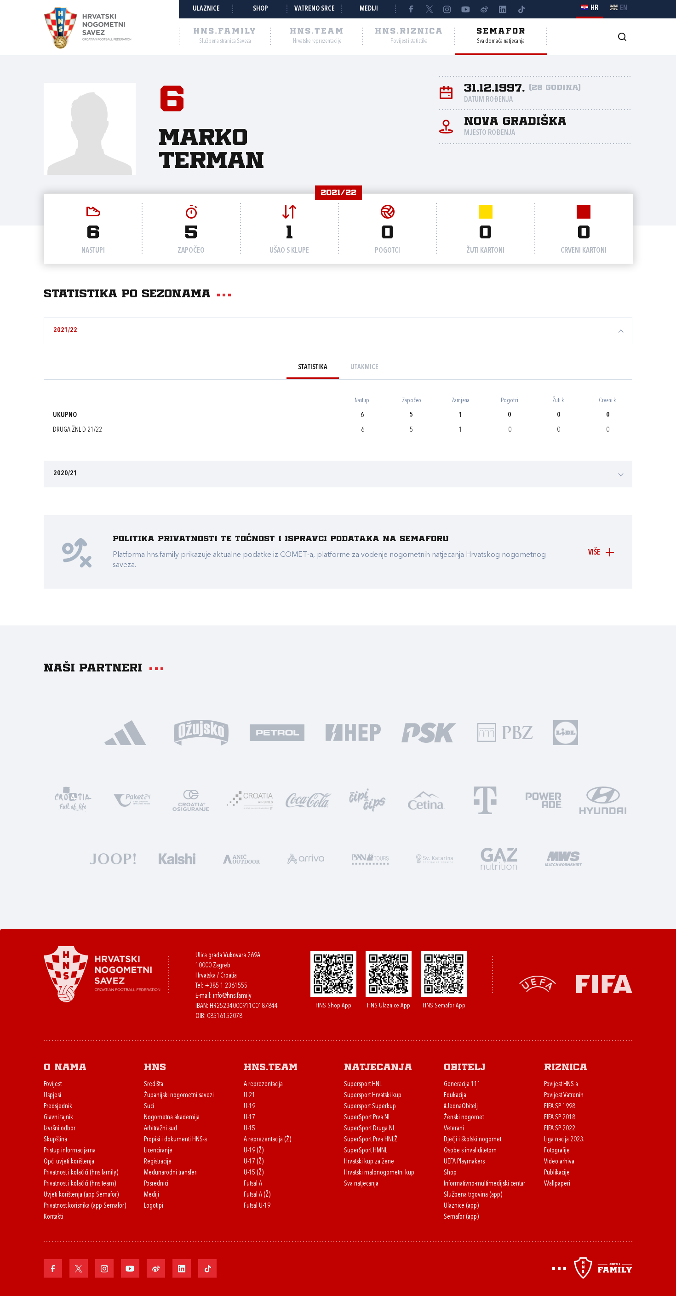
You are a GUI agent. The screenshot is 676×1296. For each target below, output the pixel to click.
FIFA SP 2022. (560, 1128)
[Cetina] (426, 799)
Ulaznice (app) (461, 1206)
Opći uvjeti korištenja (69, 1161)
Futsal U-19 (257, 1206)
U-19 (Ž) (254, 1150)
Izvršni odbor (59, 1128)
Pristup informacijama (70, 1150)
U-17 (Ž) (254, 1161)
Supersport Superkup (370, 1106)
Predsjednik (58, 1106)
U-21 (249, 1095)
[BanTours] (370, 858)
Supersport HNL (363, 1084)
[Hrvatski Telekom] (485, 799)
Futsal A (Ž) (257, 1195)
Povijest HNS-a (561, 1084)
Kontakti (53, 1217)
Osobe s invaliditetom (470, 1150)
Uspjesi (52, 1095)
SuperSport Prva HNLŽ (370, 1139)
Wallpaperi (557, 1183)
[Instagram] (447, 9)
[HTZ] (73, 799)
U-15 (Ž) (254, 1172)
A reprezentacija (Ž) (267, 1139)
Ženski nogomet (464, 1117)
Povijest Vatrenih (564, 1095)
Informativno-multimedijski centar (484, 1183)
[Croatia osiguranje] (190, 799)
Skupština (55, 1139)
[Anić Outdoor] (241, 858)
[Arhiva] (622, 36)
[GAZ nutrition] (499, 858)
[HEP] (353, 732)
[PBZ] (505, 732)
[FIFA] (604, 983)
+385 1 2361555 (226, 986)
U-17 (249, 1117)
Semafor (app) (461, 1217)
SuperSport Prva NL (367, 1117)
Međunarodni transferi (171, 1172)
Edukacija (455, 1095)
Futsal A (253, 1183)
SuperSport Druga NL (369, 1128)
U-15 (249, 1128)
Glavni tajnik (58, 1117)
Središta (153, 1084)
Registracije (158, 1161)
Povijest (53, 1084)
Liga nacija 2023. (564, 1139)
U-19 (249, 1106)
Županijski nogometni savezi (179, 1095)
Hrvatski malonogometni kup (379, 1172)
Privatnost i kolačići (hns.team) (80, 1183)
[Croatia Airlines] (249, 799)
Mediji (369, 9)
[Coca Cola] (308, 799)
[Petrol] (277, 732)
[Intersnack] (367, 799)
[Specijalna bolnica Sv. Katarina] (434, 858)
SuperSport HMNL (365, 1150)
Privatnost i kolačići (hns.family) (81, 1172)
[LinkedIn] (502, 9)
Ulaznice (206, 9)
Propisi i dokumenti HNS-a (175, 1139)
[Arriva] (306, 858)
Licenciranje (158, 1150)
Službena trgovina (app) (473, 1195)
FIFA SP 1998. (560, 1106)
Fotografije (557, 1150)
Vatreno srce (314, 9)
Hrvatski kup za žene (369, 1161)
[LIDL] (566, 732)
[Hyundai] (602, 799)
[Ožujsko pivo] (201, 732)
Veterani (454, 1128)
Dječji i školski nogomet (472, 1139)
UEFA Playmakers (464, 1161)
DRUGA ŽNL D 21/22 (77, 430)
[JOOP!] (112, 858)
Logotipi (153, 1206)
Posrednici (156, 1183)
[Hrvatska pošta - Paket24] (132, 799)
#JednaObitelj (461, 1106)
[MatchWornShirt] (563, 858)
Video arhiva (559, 1161)
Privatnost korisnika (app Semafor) (85, 1206)
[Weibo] (484, 9)
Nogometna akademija (172, 1117)
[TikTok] (521, 9)
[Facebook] (410, 9)
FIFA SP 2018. (560, 1117)
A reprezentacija (263, 1084)
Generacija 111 (462, 1084)
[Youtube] (466, 9)
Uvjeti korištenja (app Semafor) (81, 1195)
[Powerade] (544, 799)
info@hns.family (232, 996)
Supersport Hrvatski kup (372, 1095)
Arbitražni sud (160, 1128)
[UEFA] (537, 983)
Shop (260, 9)
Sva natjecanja (361, 1183)
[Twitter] (429, 9)
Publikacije (557, 1172)
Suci (149, 1106)
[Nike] (125, 732)
